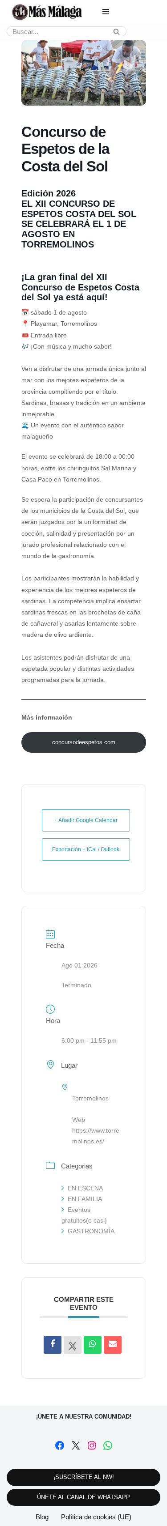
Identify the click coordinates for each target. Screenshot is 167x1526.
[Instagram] (91, 1445)
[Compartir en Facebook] (52, 1345)
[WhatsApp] (107, 1445)
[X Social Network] (72, 1345)
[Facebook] (59, 1445)
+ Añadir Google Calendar (86, 820)
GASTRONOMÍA (91, 1231)
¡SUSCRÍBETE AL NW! (83, 1477)
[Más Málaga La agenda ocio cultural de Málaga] (46, 12)
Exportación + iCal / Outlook (85, 849)
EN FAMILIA (85, 1198)
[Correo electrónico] (113, 1345)
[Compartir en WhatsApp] (93, 1345)
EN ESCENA (85, 1188)
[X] (75, 1445)
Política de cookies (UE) (96, 1517)
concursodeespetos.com (83, 742)
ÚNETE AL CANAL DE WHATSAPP (83, 1497)
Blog (42, 1517)
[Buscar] (116, 31)
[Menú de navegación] (106, 11)
